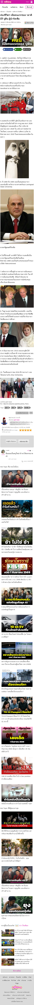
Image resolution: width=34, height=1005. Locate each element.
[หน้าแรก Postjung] (7, 1)
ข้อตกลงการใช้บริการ (9, 992)
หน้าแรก (2, 11)
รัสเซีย (26, 407)
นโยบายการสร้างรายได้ (18, 995)
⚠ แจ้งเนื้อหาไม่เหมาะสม (22, 413)
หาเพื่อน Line (6, 980)
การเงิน (30, 980)
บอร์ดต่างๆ (14, 7)
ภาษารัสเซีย (28, 314)
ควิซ (19, 980)
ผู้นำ (6, 407)
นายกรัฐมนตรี (5, 247)
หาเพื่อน (24, 977)
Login (11, 441)
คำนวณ (24, 980)
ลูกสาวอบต (8, 24)
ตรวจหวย (11, 977)
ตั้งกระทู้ (29, 7)
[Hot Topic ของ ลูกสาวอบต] (4, 424)
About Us (28, 995)
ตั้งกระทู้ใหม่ (17, 971)
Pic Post (13, 980)
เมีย (13, 407)
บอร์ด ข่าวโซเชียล (17, 11)
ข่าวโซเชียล (23, 926)
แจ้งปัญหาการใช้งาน (21, 998)
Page (17, 983)
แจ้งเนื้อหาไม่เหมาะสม (17, 1001)
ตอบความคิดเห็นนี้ (28, 461)
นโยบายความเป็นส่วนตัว (23, 992)
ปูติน (19, 407)
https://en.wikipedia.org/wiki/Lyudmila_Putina (16, 404)
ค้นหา (21, 7)
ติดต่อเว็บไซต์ (10, 998)
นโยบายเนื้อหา (6, 995)
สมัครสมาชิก (24, 441)
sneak (7, 450)
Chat (30, 977)
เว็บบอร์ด (5, 7)
